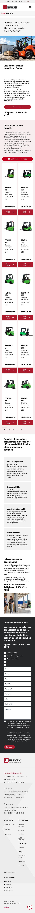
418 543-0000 (8, 813)
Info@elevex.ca (9, 872)
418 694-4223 (8, 797)
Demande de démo (13, 659)
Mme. (8, 665)
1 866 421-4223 (19, 782)
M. (8, 662)
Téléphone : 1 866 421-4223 (15, 114)
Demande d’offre (12, 653)
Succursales (22, 1)
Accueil (3, 13)
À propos (8, 1)
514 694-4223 (8, 782)
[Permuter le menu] (30, 7)
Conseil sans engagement (15, 656)
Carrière (14, 1)
